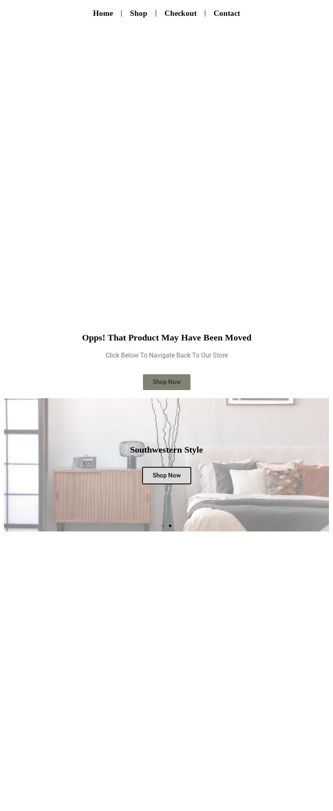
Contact (227, 13)
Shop (138, 13)
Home (103, 13)
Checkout (180, 13)
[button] (13, 465)
